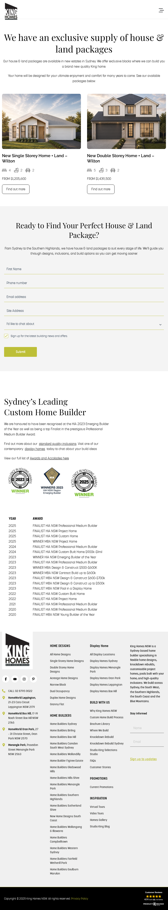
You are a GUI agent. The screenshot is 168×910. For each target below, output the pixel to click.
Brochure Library (100, 724)
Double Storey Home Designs (62, 669)
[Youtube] (14, 679)
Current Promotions (101, 787)
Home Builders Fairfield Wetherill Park (63, 861)
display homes (35, 449)
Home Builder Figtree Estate (66, 760)
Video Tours (97, 813)
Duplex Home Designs (63, 698)
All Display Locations (102, 654)
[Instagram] (24, 679)
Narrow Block (58, 684)
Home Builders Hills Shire (64, 778)
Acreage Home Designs (64, 678)
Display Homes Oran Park (105, 678)
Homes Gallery (98, 820)
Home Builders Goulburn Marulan (64, 871)
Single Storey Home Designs (67, 661)
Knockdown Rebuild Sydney (107, 743)
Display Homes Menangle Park (105, 669)
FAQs (93, 760)
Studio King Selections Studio (103, 752)
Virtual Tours (97, 807)
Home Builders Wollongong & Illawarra (66, 829)
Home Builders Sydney (63, 724)
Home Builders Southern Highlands (64, 797)
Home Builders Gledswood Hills (65, 769)
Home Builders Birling (62, 730)
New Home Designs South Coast (65, 818)
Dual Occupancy (60, 691)
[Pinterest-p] (33, 679)
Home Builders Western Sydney (64, 850)
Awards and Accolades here (49, 458)
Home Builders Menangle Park (65, 786)
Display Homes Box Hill (103, 691)
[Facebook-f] (5, 679)
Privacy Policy (79, 898)
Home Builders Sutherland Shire (65, 808)
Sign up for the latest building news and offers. (39, 336)
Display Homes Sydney (104, 661)
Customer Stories (100, 767)
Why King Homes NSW (103, 711)
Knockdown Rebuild (102, 737)
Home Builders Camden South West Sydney (64, 745)
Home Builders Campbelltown (59, 839)
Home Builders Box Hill (63, 737)
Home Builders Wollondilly (65, 754)
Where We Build (99, 730)
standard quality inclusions (57, 444)
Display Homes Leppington (106, 684)
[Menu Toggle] (161, 10)
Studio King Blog (100, 826)
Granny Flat (57, 704)
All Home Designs (60, 654)
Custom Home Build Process (106, 717)
